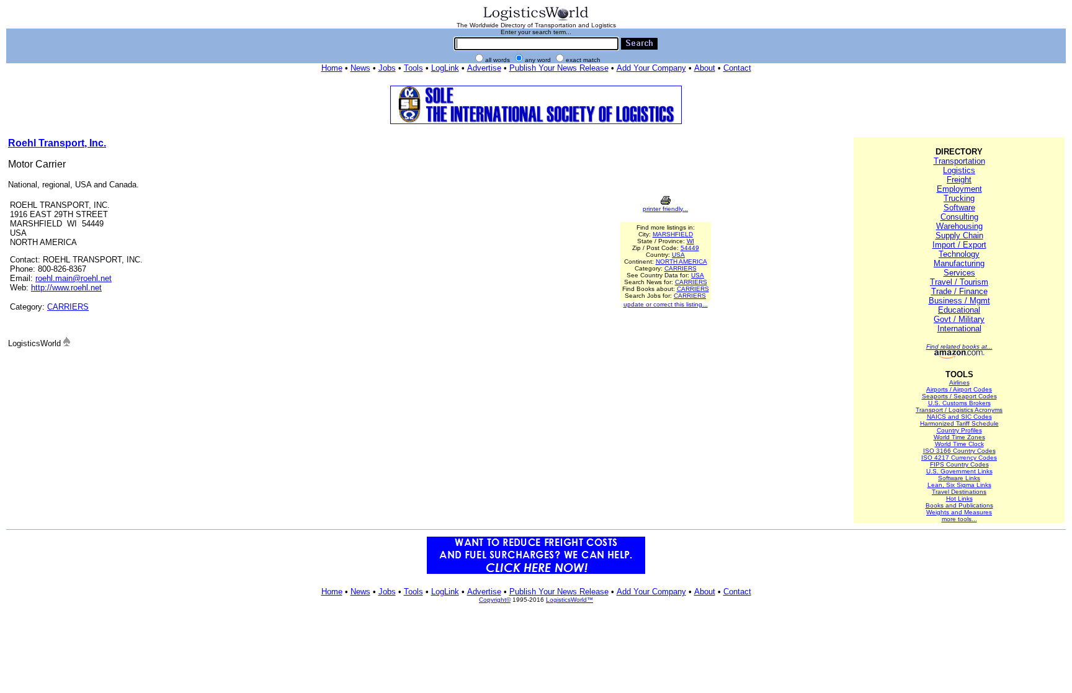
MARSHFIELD (673, 234)
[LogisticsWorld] (536, 19)
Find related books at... (959, 346)
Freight (959, 179)
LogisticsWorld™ (569, 599)
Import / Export (959, 244)
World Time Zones (959, 437)
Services (959, 272)
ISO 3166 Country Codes (959, 450)
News (360, 68)
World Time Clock (959, 443)
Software (959, 207)
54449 (690, 247)
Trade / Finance (959, 291)
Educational (959, 310)
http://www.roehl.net (66, 287)
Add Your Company (651, 68)
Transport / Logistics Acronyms (959, 409)
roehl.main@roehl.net (73, 278)
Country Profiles (959, 430)
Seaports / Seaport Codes (959, 396)
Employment (959, 189)
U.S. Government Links (959, 471)
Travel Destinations (959, 491)
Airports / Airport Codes (959, 389)
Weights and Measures (959, 512)
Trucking (959, 198)
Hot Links (959, 498)
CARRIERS (68, 306)
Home (331, 68)
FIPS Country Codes (959, 464)
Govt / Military (959, 319)
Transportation (959, 161)
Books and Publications (959, 505)
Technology (959, 254)
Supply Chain (959, 235)
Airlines (959, 382)
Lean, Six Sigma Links (959, 484)
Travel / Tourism (959, 282)
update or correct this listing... (665, 304)
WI (690, 241)
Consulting (959, 216)
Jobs (387, 68)
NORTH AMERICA (681, 261)
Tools (413, 68)
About (704, 68)
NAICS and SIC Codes (959, 416)
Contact (737, 68)
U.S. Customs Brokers (959, 403)
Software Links (959, 478)
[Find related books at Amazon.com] (959, 356)
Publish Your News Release (559, 68)
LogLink (445, 68)
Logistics (959, 170)
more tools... (959, 519)
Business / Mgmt (959, 300)
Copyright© (495, 599)
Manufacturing (959, 263)
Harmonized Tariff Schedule (959, 423)
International (959, 328)
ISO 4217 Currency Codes (959, 457)
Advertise (484, 68)
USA (678, 254)
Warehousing (959, 226)
